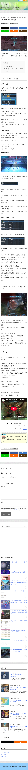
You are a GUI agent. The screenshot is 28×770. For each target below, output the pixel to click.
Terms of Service (14, 509)
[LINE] (5, 31)
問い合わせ (3, 754)
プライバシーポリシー (6, 756)
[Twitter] (5, 28)
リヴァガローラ (22, 423)
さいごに (5, 71)
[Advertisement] (14, 542)
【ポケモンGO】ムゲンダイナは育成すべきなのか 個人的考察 (18, 571)
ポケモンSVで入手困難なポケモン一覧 (18, 621)
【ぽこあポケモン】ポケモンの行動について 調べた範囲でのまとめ (18, 601)
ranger (25, 429)
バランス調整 (15, 423)
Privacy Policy (4, 509)
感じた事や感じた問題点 (9, 66)
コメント (3, 486)
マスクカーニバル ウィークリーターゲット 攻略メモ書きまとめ (18, 562)
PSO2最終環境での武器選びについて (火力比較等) (18, 630)
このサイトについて (6, 752)
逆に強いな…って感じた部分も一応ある (12, 68)
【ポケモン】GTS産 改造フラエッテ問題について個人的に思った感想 (18, 612)
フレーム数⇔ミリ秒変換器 (17, 591)
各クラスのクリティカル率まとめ (18, 640)
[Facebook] (14, 28)
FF (9, 423)
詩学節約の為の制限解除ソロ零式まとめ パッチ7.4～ (18, 650)
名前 (2, 502)
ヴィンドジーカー (22, 425)
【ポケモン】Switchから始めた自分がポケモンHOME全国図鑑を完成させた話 (18, 582)
